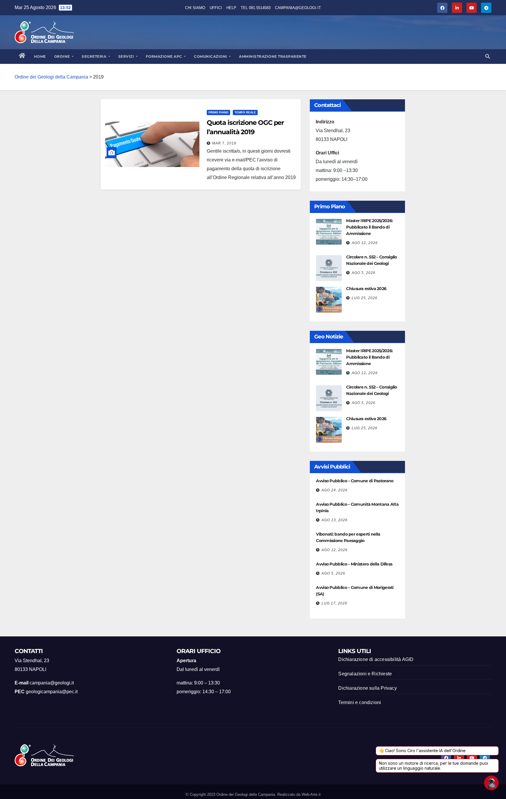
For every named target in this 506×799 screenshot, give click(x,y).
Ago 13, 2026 (335, 520)
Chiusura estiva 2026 (366, 288)
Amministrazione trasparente (273, 56)
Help (231, 8)
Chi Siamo (195, 8)
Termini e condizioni (359, 702)
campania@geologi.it (298, 8)
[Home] (22, 56)
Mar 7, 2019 (224, 143)
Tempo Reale (245, 112)
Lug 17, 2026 (334, 603)
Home (40, 56)
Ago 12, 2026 (365, 243)
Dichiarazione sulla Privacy (367, 688)
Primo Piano (218, 112)
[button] (487, 56)
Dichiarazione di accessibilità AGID (375, 659)
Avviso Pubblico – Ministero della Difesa (354, 564)
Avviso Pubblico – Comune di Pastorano (354, 480)
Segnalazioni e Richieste (365, 673)
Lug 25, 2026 (364, 298)
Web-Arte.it (311, 794)
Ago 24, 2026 (335, 490)
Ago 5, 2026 (363, 273)
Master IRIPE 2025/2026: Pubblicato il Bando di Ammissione (369, 227)
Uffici (216, 8)
